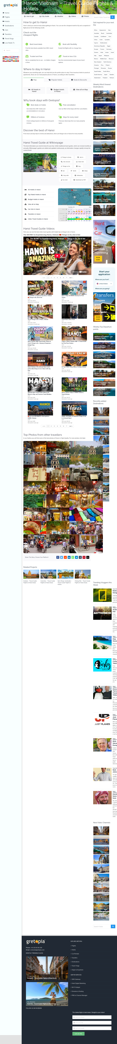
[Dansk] (10, 56)
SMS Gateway (76, 979)
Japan (100, 55)
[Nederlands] (12, 56)
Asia (109, 30)
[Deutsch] (4, 58)
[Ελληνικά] (6, 58)
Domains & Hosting (78, 991)
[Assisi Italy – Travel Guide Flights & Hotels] (101, 878)
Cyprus (96, 43)
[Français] (18, 56)
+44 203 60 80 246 (36, 947)
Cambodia (109, 33)
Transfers (74, 958)
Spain (105, 74)
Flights (74, 945)
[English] (14, 56)
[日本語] (18, 58)
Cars (110, 36)
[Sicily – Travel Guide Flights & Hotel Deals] (101, 868)
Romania (103, 68)
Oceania (96, 65)
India (101, 52)
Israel (112, 52)
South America (98, 74)
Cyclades (107, 39)
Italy (95, 55)
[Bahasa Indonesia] (14, 58)
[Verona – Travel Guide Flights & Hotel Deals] (101, 431)
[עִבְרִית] (8, 58)
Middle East (103, 58)
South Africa (106, 71)
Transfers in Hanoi (34, 214)
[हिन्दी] (10, 58)
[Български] (4, 56)
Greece (96, 52)
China (95, 39)
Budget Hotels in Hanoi (36, 199)
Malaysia (106, 55)
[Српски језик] (12, 61)
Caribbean (103, 36)
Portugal (96, 68)
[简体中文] (6, 56)
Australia (96, 33)
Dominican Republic (99, 46)
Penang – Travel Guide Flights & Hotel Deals (82, 574)
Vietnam (112, 77)
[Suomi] (16, 56)
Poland (107, 65)
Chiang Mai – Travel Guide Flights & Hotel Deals (48, 574)
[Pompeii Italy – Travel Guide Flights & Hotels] (101, 440)
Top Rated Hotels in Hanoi (37, 194)
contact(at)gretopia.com (37, 950)
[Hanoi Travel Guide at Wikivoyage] (40, 162)
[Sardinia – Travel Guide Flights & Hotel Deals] (101, 421)
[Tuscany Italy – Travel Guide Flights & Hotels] (101, 887)
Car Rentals (75, 953)
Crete (101, 39)
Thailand (105, 77)
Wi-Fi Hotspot (76, 987)
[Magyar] (12, 58)
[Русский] (10, 61)
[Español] (14, 61)
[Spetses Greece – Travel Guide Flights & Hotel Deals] (101, 554)
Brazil (102, 33)
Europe (96, 49)
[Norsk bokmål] (4, 61)
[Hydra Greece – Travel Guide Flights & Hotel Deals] (101, 572)
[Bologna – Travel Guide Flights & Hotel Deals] (101, 412)
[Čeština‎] (8, 56)
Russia (110, 68)
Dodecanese (103, 43)
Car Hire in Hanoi (34, 209)
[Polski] (6, 61)
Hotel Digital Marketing (79, 983)
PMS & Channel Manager (79, 995)
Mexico (96, 58)
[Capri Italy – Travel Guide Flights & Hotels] (101, 916)
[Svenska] (16, 61)
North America (107, 62)
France (102, 49)
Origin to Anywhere (77, 970)
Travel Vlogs (75, 966)
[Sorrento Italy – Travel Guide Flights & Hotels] (101, 906)
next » (70, 277)
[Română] (8, 61)
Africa (95, 30)
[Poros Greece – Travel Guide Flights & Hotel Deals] (101, 563)
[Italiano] (16, 58)
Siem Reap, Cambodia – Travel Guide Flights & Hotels (31, 574)
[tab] (33, 80)
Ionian (107, 52)
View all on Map (33, 204)
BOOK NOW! (98, 259)
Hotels (74, 950)
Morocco (111, 58)
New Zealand (97, 62)
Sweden (112, 74)
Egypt (108, 46)
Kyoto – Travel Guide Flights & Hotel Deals (65, 574)
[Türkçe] (18, 61)
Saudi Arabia (97, 71)
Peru (102, 65)
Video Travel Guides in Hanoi (38, 219)
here (84, 438)
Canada (96, 36)
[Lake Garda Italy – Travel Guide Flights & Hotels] (101, 897)
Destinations (75, 961)
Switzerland (97, 77)
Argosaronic (102, 30)
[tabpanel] (57, 84)
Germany (108, 49)
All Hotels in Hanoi (34, 190)
